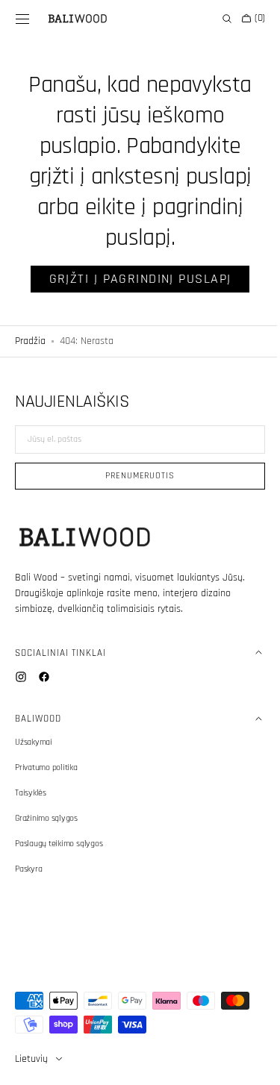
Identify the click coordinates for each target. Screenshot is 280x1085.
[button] (22, 18)
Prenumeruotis (134, 475)
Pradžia (30, 341)
